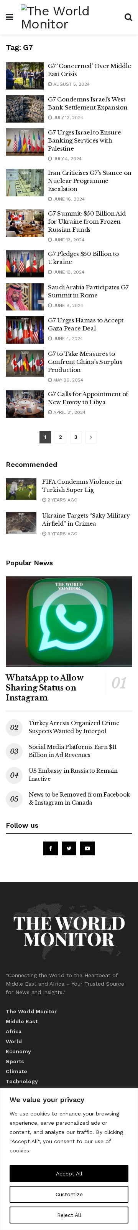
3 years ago (61, 533)
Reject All (69, 1215)
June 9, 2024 (67, 305)
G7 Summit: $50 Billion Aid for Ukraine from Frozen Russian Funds (86, 221)
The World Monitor (31, 1011)
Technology (22, 1081)
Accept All (69, 1173)
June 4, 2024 (67, 338)
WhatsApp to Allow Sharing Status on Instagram (44, 687)
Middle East (22, 1021)
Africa (13, 1031)
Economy (18, 1051)
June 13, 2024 (68, 239)
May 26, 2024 (67, 380)
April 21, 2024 (68, 412)
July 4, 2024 (67, 158)
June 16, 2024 (68, 199)
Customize (69, 1194)
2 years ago (61, 500)
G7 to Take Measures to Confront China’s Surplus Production (85, 361)
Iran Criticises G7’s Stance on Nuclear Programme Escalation (89, 181)
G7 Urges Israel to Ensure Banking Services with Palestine (84, 140)
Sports (15, 1061)
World (14, 1041)
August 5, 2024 (71, 84)
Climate (16, 1071)
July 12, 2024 (67, 117)
